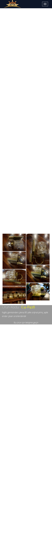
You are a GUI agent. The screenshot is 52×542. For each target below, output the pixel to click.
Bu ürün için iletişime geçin (26, 322)
